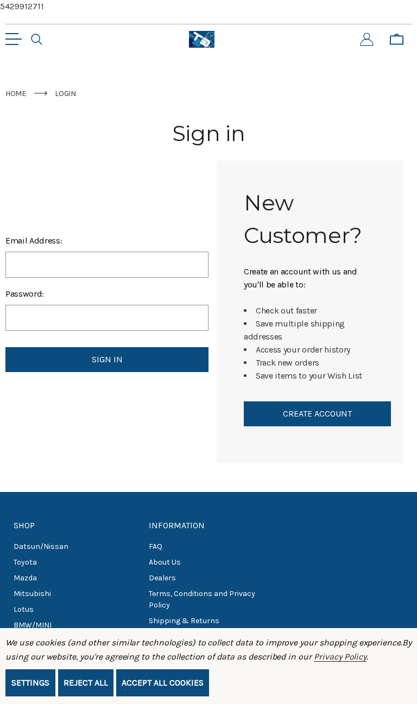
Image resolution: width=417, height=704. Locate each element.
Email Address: (33, 240)
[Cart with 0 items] (396, 40)
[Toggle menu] (13, 39)
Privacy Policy (340, 656)
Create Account (317, 413)
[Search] (36, 40)
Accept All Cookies (163, 682)
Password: (24, 294)
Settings (30, 682)
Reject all (86, 682)
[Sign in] (367, 40)
